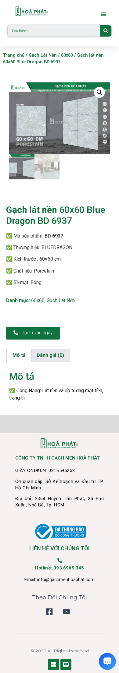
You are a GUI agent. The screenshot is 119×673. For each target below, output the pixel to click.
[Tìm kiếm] (105, 31)
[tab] (19, 355)
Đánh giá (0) (50, 355)
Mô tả (19, 355)
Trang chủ (13, 55)
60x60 (67, 55)
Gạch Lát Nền (43, 55)
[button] (103, 14)
